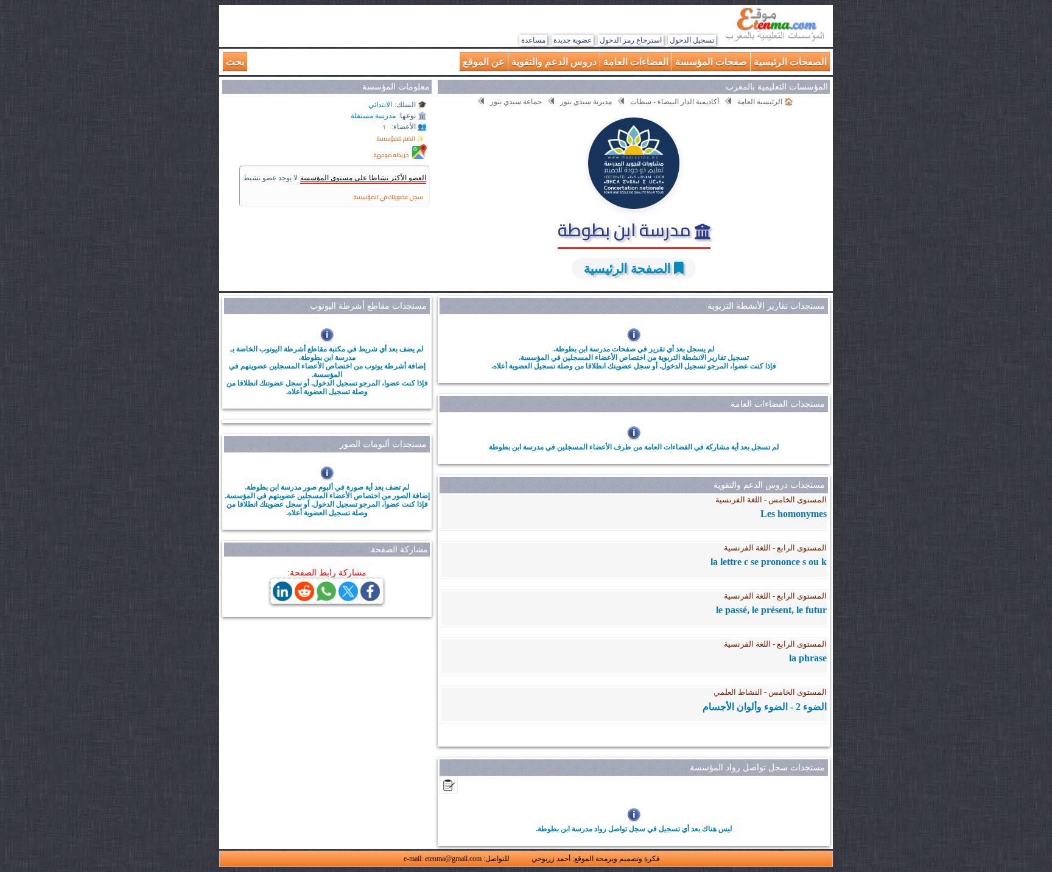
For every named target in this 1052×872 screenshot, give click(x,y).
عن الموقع (484, 61)
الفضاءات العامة (635, 61)
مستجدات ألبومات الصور (383, 444)
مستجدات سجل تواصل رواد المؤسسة (757, 767)
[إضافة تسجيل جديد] (449, 791)
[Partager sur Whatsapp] (326, 597)
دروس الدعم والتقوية (554, 61)
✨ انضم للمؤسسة (400, 138)
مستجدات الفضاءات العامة (778, 404)
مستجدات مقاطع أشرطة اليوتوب (368, 306)
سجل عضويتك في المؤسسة (388, 197)
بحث (235, 61)
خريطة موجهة (391, 155)
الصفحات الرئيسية (790, 61)
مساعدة (533, 40)
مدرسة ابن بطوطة (626, 229)
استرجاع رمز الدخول (631, 40)
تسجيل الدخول (692, 40)
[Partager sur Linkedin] (282, 597)
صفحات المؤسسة (711, 61)
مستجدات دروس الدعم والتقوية (769, 485)
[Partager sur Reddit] (304, 597)
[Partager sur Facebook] (370, 597)
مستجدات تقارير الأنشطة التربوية (766, 306)
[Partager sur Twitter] (348, 597)
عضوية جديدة (572, 40)
